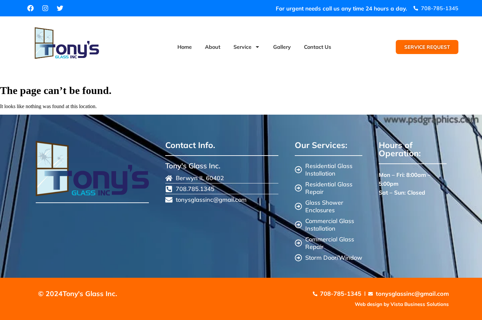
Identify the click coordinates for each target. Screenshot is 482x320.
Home (184, 47)
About (212, 47)
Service (242, 47)
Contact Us (317, 47)
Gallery (282, 47)
